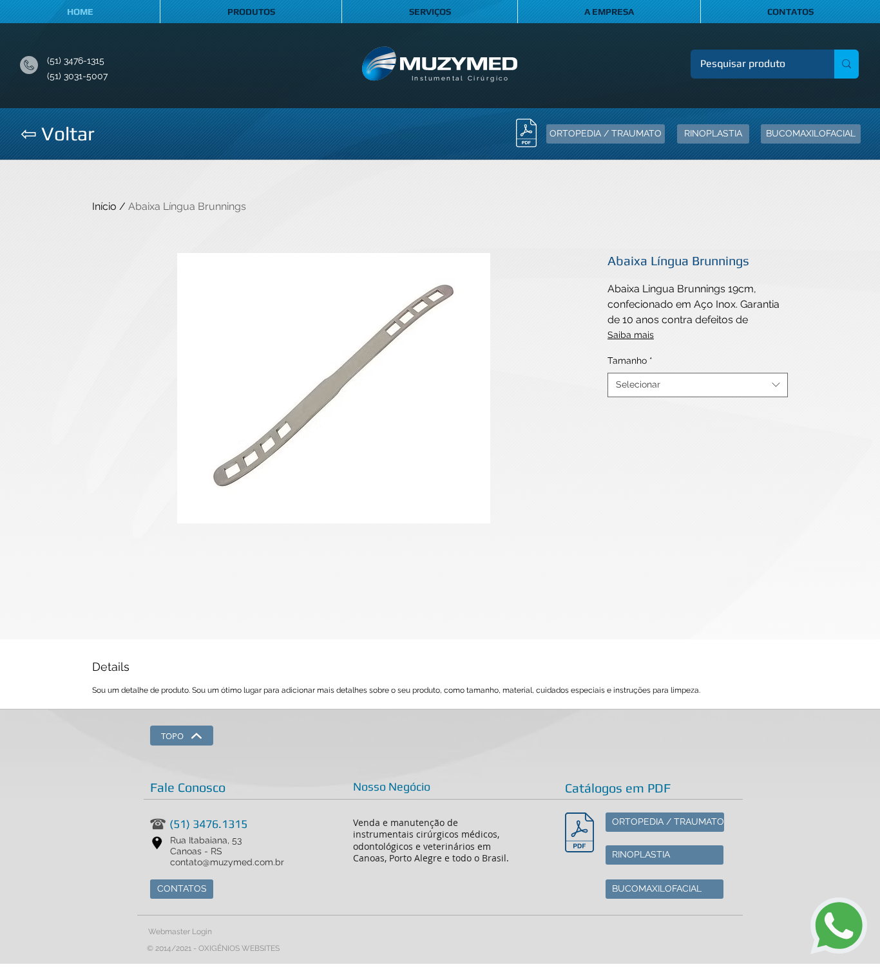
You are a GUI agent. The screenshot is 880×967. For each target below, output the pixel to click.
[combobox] (697, 385)
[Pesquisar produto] (846, 64)
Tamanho (630, 360)
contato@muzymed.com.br (227, 862)
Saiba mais (630, 335)
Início (104, 206)
